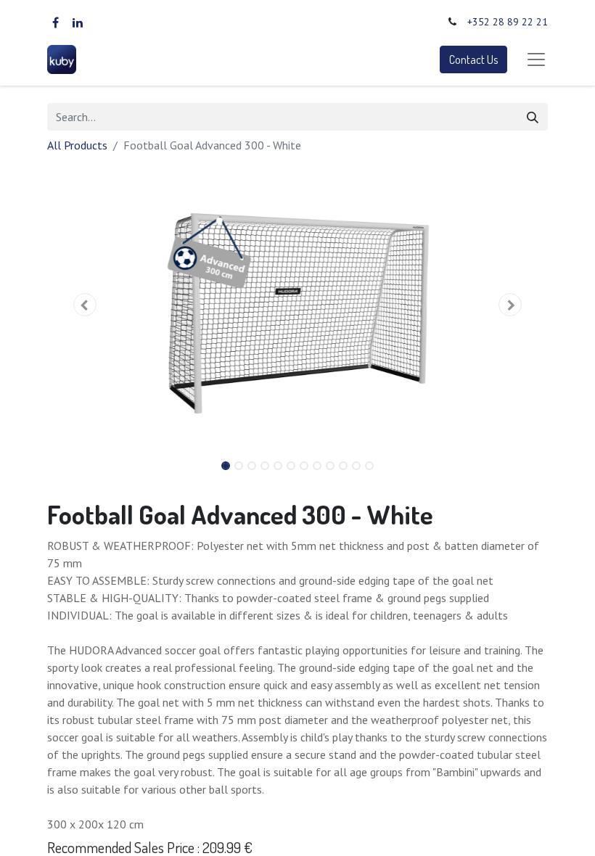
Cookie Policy (422, 791)
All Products (77, 145)
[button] (85, 304)
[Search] (532, 117)
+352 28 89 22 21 (507, 21)
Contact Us (473, 59)
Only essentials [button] (470, 833)
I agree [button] (526, 833)
